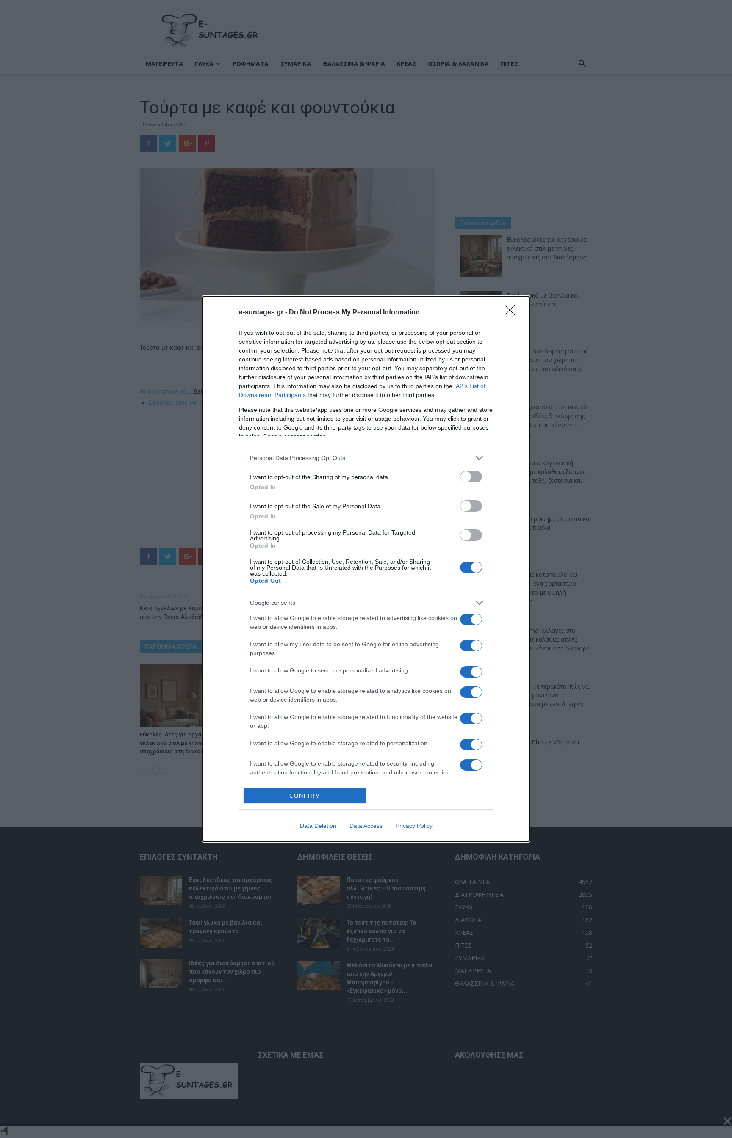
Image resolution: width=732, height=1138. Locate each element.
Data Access (366, 825)
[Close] (513, 313)
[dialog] (366, 569)
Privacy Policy (414, 825)
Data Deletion (318, 825)
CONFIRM (305, 796)
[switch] (471, 476)
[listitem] (366, 458)
